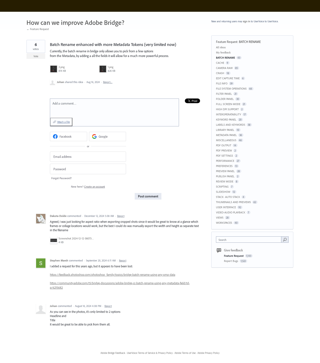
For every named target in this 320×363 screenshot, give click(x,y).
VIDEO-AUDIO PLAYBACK (230, 212)
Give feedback (233, 250)
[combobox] (249, 239)
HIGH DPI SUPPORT (227, 109)
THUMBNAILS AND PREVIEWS (233, 202)
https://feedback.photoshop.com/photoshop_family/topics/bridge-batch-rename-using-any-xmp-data (112, 274)
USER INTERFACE (226, 207)
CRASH (220, 73)
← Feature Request (37, 29)
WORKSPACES (224, 222)
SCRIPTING (222, 186)
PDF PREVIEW (224, 150)
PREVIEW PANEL (225, 171)
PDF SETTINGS (224, 155)
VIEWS (219, 217)
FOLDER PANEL (225, 99)
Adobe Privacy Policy (208, 353)
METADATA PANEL (226, 135)
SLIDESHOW (223, 191)
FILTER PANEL (224, 93)
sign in (246, 21)
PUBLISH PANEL (225, 176)
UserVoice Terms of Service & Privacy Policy (150, 353)
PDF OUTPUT (223, 145)
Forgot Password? (61, 178)
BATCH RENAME (250, 42)
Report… (107, 82)
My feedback (223, 52)
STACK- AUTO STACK (228, 197)
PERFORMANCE (225, 161)
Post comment (148, 196)
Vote (35, 56)
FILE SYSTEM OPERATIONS (231, 88)
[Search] (285, 239)
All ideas (221, 47)
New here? (88, 186)
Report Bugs (231, 261)
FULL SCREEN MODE (228, 104)
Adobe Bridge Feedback (112, 353)
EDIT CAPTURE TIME (228, 78)
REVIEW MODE (224, 181)
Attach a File (63, 122)
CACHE (220, 62)
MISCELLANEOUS (226, 140)
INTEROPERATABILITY (228, 114)
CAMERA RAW (224, 68)
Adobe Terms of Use (185, 353)
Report (120, 216)
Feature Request (227, 42)
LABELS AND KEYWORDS (230, 124)
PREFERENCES (224, 166)
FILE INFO (221, 83)
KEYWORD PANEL (226, 119)
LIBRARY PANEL (225, 130)
